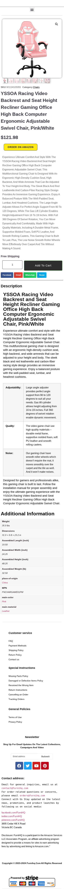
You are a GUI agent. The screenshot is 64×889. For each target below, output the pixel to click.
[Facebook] (19, 766)
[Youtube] (36, 766)
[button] (32, 9)
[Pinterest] (45, 766)
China (5, 582)
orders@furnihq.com (32, 795)
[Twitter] (28, 766)
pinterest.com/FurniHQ (13, 820)
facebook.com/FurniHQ (13, 812)
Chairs (36, 87)
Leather (6, 611)
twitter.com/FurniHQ (12, 816)
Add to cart (43, 265)
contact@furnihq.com (15, 788)
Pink (4, 601)
